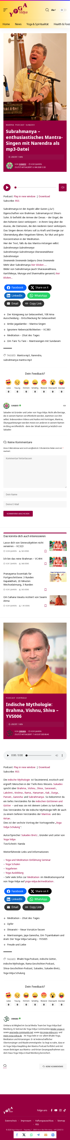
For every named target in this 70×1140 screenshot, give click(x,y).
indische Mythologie (19, 779)
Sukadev (30, 125)
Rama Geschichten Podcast (40, 963)
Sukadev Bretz (29, 835)
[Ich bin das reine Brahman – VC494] (58, 562)
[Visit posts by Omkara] (9, 733)
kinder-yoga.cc (58, 1029)
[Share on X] (24, 1134)
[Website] (65, 406)
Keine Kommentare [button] (54, 1066)
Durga (54, 792)
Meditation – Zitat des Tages (23, 335)
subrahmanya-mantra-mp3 (17, 359)
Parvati (7, 796)
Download (44, 196)
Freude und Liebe (16, 944)
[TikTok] (65, 1110)
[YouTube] (56, 1110)
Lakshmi (8, 792)
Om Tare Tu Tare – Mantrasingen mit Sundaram (34, 341)
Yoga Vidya (9, 839)
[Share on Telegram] (38, 1134)
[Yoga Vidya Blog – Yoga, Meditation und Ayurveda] (8, 1110)
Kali (47, 792)
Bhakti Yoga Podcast (27, 958)
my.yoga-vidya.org (49, 1032)
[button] (6, 10)
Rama (27, 792)
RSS (17, 200)
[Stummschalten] (63, 187)
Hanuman (38, 792)
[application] (35, 187)
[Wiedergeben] (7, 187)
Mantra (10, 125)
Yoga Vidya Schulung (14, 973)
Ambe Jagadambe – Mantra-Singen (26, 323)
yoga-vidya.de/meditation (39, 881)
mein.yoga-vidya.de (12, 1035)
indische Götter (48, 958)
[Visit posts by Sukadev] (9, 165)
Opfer (10, 923)
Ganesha (18, 796)
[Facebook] (51, 1110)
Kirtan (6, 818)
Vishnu (31, 788)
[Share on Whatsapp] (31, 1134)
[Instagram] (60, 1110)
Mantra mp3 (23, 355)
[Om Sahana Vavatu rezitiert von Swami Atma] (58, 600)
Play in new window (24, 196)
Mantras (46, 814)
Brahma (21, 788)
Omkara (22, 731)
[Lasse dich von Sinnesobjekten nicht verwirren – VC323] (58, 546)
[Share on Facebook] (17, 1134)
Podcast (19, 125)
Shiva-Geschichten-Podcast (17, 968)
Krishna (18, 792)
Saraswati (50, 788)
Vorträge (21, 698)
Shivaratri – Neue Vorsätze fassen (26, 929)
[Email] (45, 1134)
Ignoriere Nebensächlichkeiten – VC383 (28, 329)
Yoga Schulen (12, 864)
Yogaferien (11, 868)
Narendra (36, 355)
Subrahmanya (36, 796)
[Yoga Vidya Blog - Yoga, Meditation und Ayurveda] (18, 10)
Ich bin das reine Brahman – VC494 (22, 558)
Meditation (33, 877)
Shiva (40, 788)
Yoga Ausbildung (14, 872)
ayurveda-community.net (21, 1032)
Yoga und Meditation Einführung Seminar (28, 859)
